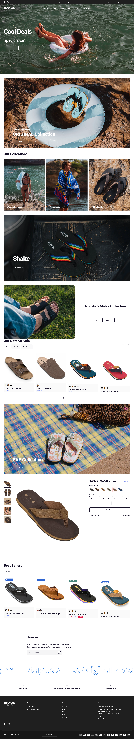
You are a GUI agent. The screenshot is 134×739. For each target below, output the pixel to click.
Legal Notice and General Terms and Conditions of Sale (110, 710)
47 (97, 503)
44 (120, 498)
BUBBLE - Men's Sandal (13, 388)
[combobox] (112, 2)
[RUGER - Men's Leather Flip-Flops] (51, 592)
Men (63, 709)
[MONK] (114, 489)
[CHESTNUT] (38, 610)
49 (109, 503)
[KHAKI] (109, 489)
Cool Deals (66, 707)
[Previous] (48, 2)
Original (65, 717)
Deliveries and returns (105, 707)
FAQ (99, 716)
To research (31, 707)
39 (91, 498)
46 (91, 503)
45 (126, 498)
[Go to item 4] (7, 511)
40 (97, 498)
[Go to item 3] (7, 501)
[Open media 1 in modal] (48, 515)
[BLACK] (11, 385)
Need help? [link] (127, 515)
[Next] (86, 2)
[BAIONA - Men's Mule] (51, 367)
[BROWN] (8, 385)
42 (108, 498)
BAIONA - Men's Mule (44, 388)
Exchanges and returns (34, 709)
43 (114, 498)
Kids (63, 715)
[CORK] (103, 489)
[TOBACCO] (40, 610)
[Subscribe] (59, 652)
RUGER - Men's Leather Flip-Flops (48, 613)
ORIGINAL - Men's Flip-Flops (78, 388)
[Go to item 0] (7, 484)
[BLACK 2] (70, 385)
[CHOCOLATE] (72, 385)
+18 (78, 385)
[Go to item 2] (7, 493)
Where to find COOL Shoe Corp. (108, 714)
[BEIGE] (5, 385)
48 (103, 503)
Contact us (102, 719)
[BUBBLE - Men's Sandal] (19, 367)
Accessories (66, 720)
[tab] (7, 346)
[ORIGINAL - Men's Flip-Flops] (83, 367)
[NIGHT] (120, 489)
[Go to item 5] (7, 519)
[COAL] (75, 385)
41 (103, 498)
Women (65, 712)
